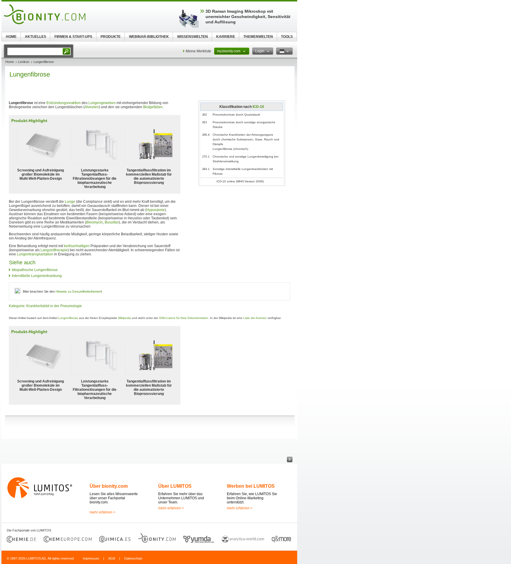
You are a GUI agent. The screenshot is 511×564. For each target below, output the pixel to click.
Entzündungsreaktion (63, 103)
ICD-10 (258, 106)
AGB (111, 558)
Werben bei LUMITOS (251, 486)
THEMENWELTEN (258, 37)
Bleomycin (94, 222)
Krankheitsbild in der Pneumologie (54, 306)
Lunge (70, 202)
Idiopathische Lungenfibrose (35, 270)
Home (9, 62)
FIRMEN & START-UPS (73, 37)
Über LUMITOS (175, 486)
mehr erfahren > (102, 512)
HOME (11, 37)
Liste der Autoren (255, 318)
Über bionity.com (109, 486)
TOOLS (287, 37)
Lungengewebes (102, 103)
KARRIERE (225, 37)
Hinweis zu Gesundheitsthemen (78, 291)
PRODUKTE (111, 37)
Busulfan (112, 222)
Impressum (91, 558)
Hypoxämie (155, 210)
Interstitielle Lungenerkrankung (37, 276)
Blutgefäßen (153, 107)
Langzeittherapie (54, 250)
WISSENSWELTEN (192, 37)
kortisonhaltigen (77, 246)
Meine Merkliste (198, 51)
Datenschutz (133, 558)
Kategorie (17, 306)
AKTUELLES (35, 37)
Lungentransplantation (35, 254)
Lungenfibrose (68, 318)
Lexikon (23, 62)
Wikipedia (124, 318)
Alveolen (92, 107)
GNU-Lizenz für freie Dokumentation (183, 318)
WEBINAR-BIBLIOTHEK (149, 37)
